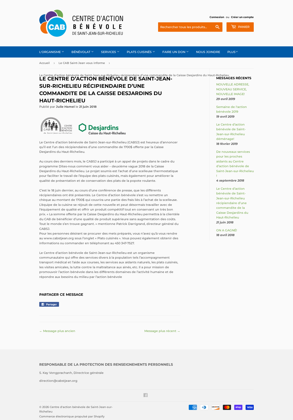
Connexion (217, 17)
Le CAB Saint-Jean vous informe (82, 63)
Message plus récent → (162, 331)
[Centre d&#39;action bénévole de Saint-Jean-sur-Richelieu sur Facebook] (145, 396)
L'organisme (50, 52)
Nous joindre (208, 52)
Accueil (44, 63)
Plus (231, 52)
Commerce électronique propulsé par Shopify (71, 416)
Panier (243, 27)
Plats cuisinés (140, 52)
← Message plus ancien (57, 331)
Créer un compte (242, 17)
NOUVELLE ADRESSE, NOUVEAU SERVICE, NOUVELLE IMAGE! (232, 89)
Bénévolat (81, 52)
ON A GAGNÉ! (226, 230)
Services (109, 52)
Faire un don (174, 52)
